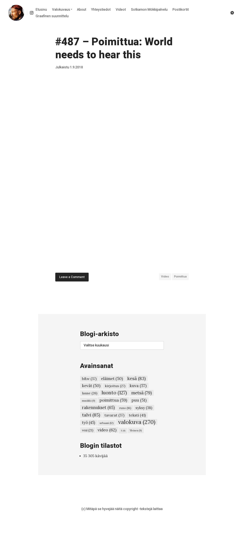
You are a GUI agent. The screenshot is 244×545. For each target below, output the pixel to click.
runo (125, 408)
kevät (91, 385)
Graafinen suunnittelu (52, 16)
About (81, 9)
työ (88, 422)
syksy (144, 407)
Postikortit (181, 9)
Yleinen (136, 430)
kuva (138, 385)
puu (139, 400)
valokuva (136, 422)
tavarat (114, 415)
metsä (141, 392)
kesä (136, 378)
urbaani (107, 423)
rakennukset (98, 407)
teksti (137, 415)
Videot (121, 9)
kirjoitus (115, 386)
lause (89, 393)
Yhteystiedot (101, 9)
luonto (114, 392)
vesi (87, 430)
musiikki (88, 400)
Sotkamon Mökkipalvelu (149, 9)
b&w (89, 378)
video (165, 276)
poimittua (180, 276)
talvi (91, 415)
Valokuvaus (61, 9)
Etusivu (41, 9)
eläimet (112, 378)
